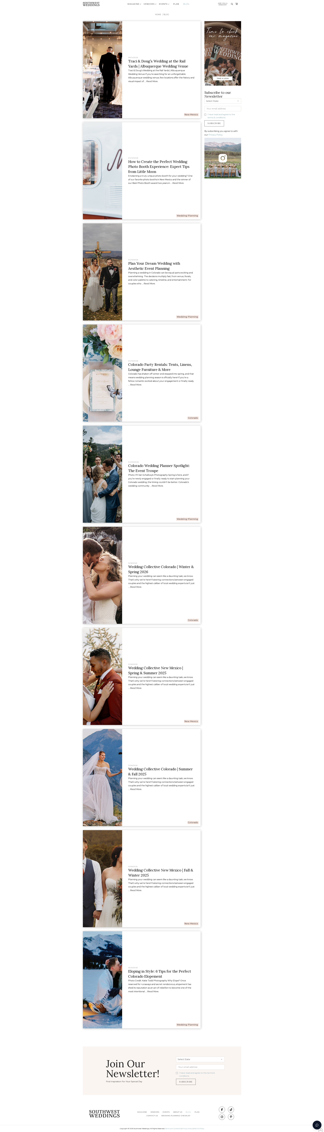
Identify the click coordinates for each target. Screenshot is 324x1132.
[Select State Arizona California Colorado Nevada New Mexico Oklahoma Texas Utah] (222, 101)
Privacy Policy (215, 135)
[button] (134, 4)
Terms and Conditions (173, 1128)
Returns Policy (199, 1128)
